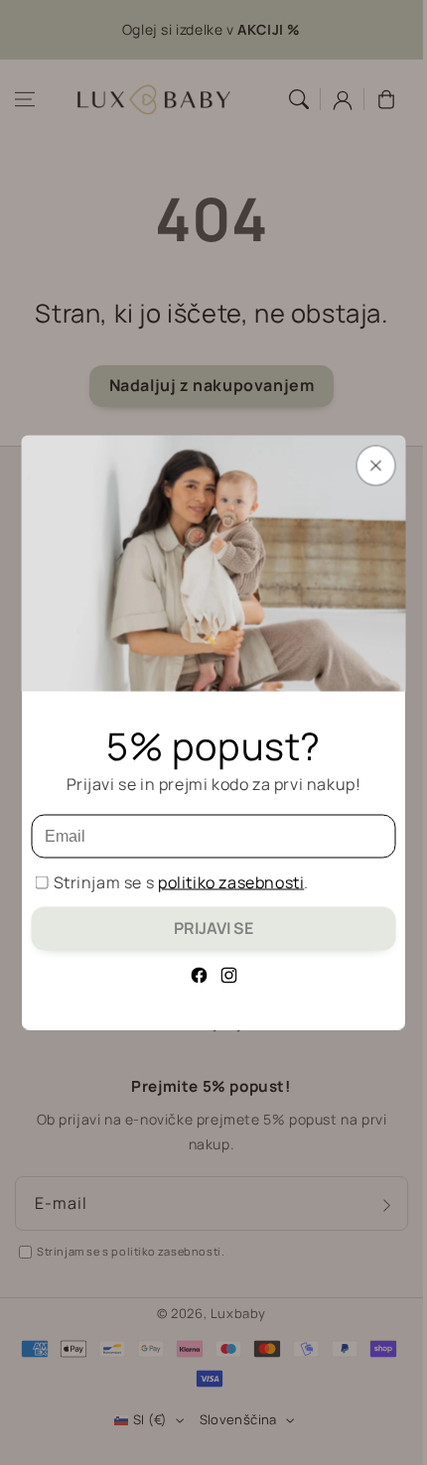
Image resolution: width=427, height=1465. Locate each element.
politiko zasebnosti (231, 882)
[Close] (376, 466)
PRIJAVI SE (213, 928)
